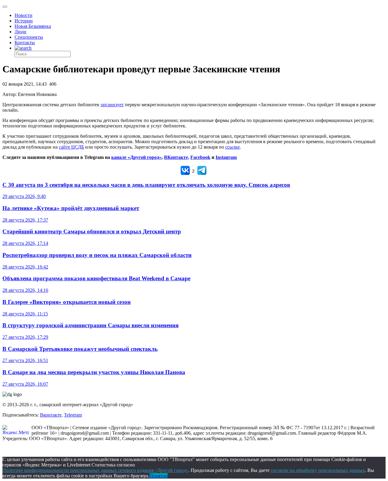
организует (112, 104)
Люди (20, 31)
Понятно (158, 475)
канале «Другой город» (136, 157)
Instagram (226, 157)
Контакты (25, 42)
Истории (24, 20)
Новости (23, 15)
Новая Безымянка (33, 26)
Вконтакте (51, 414)
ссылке (232, 147)
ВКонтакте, (176, 157)
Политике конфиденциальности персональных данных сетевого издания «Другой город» (95, 470)
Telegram (73, 414)
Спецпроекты (29, 37)
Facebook (200, 157)
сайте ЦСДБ (71, 147)
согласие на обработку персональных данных (318, 470)
